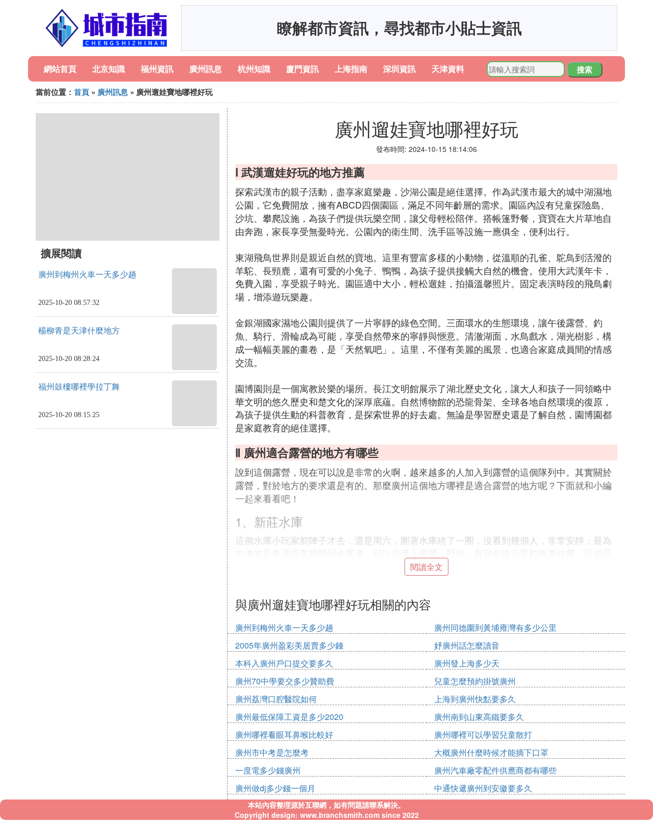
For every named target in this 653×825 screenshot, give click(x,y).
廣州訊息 (205, 68)
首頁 (81, 91)
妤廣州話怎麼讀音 (466, 645)
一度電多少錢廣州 (267, 770)
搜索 (584, 69)
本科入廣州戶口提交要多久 (284, 663)
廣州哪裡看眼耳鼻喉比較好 (284, 734)
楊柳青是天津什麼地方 (79, 330)
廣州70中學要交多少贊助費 (284, 681)
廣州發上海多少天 (466, 663)
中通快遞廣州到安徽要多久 (483, 788)
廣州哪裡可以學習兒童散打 (483, 734)
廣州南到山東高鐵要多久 (479, 717)
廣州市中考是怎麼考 (272, 752)
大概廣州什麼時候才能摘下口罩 (491, 752)
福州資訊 (157, 68)
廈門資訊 (302, 68)
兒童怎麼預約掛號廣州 (475, 681)
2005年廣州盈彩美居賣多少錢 (289, 645)
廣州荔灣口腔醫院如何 (276, 699)
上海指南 (351, 68)
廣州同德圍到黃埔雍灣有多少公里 (495, 627)
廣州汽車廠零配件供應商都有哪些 (495, 770)
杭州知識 (254, 68)
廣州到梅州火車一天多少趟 (87, 274)
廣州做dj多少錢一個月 (275, 788)
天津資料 (448, 68)
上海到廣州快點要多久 (475, 699)
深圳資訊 (399, 68)
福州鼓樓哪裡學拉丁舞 (79, 386)
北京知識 (108, 68)
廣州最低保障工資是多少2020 (289, 717)
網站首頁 (60, 68)
